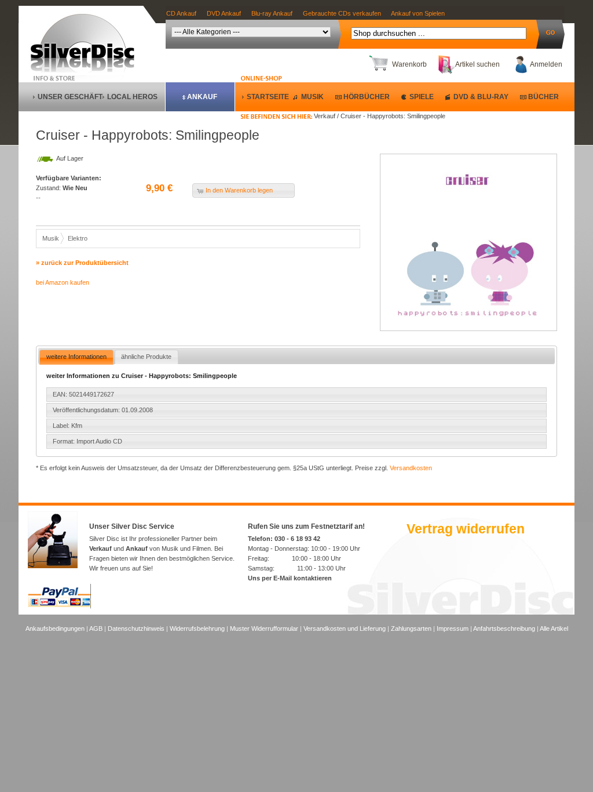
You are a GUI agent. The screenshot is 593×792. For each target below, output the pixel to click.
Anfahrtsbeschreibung (504, 628)
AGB (96, 628)
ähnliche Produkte (146, 356)
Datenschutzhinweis (136, 628)
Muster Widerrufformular (264, 628)
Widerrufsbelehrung (197, 628)
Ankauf (202, 97)
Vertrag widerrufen (466, 528)
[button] (243, 190)
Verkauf (100, 548)
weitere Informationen (76, 356)
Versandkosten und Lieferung (344, 628)
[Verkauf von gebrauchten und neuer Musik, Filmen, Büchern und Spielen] (87, 70)
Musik (312, 97)
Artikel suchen (477, 64)
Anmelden (546, 64)
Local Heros (132, 97)
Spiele (421, 97)
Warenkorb (409, 64)
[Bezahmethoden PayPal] (59, 606)
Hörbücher (366, 97)
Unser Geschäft (70, 97)
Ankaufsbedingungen (55, 628)
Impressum (452, 628)
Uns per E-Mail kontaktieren (290, 578)
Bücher (543, 97)
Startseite (268, 97)
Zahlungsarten (411, 628)
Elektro (77, 238)
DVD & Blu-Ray (480, 97)
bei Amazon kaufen (62, 282)
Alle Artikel (554, 628)
